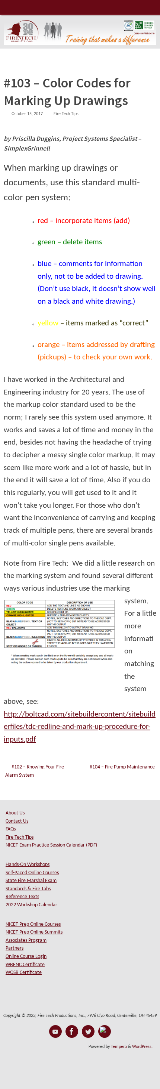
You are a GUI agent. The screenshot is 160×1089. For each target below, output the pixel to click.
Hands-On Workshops (27, 864)
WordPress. (142, 1047)
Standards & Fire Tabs (28, 889)
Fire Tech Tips (66, 114)
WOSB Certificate (24, 972)
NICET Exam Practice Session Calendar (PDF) (51, 845)
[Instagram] (104, 1031)
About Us (15, 813)
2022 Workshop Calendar (31, 905)
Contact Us (17, 821)
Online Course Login (26, 956)
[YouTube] (55, 1031)
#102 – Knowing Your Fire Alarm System (34, 771)
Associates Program (26, 940)
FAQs (11, 829)
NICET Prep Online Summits (34, 932)
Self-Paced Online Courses (32, 872)
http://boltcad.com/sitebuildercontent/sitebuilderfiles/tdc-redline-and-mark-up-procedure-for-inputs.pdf (80, 727)
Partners (14, 948)
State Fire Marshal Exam (31, 880)
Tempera (119, 1047)
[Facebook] (71, 1031)
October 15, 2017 (27, 114)
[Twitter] (88, 1031)
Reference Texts (22, 896)
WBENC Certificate (25, 964)
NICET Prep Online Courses (33, 924)
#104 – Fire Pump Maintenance (122, 767)
